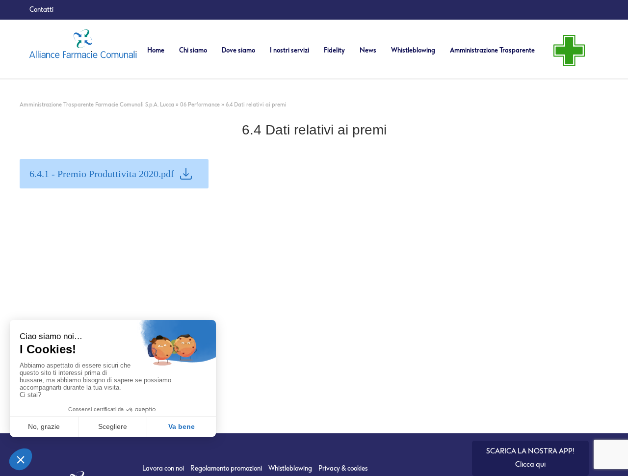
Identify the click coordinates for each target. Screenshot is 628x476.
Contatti (41, 9)
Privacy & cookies (342, 468)
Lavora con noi (163, 468)
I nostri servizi (289, 50)
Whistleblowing (413, 50)
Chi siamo (193, 50)
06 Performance (200, 105)
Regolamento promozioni (226, 468)
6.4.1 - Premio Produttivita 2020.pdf (101, 173)
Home (155, 50)
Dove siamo (238, 50)
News (368, 50)
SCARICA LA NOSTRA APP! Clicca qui (530, 458)
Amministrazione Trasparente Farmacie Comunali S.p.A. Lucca (97, 105)
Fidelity (334, 50)
